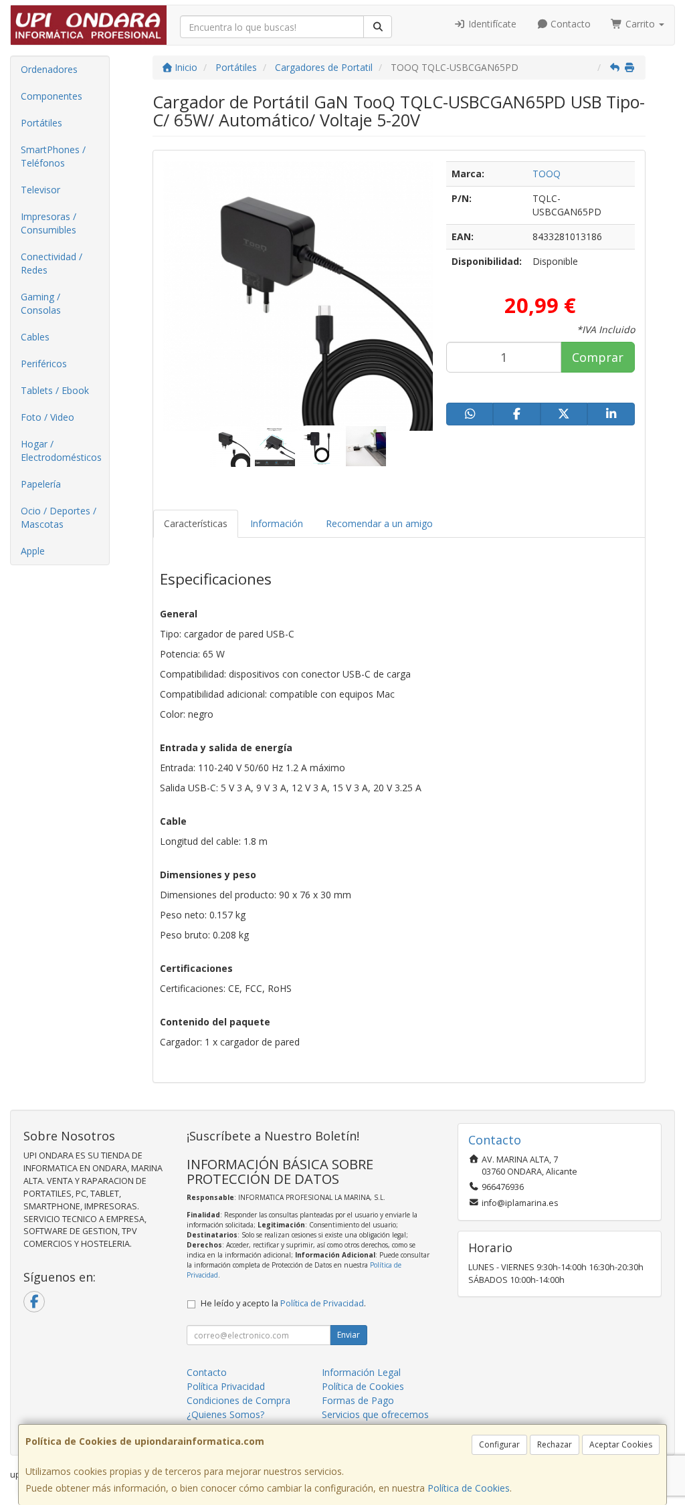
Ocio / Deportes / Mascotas (58, 517)
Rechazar (554, 1444)
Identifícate (491, 23)
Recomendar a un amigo (379, 523)
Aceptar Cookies (620, 1444)
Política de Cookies (468, 1488)
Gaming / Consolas (41, 303)
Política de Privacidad (322, 1303)
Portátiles (41, 122)
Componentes (51, 96)
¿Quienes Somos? (225, 1414)
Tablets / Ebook (55, 390)
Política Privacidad (226, 1386)
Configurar (499, 1444)
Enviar (348, 1334)
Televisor (40, 189)
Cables (35, 336)
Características (195, 523)
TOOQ (546, 173)
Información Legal (361, 1372)
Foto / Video (47, 417)
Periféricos (44, 363)
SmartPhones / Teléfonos (53, 156)
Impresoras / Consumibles (48, 223)
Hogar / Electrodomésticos (61, 450)
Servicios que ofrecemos (375, 1414)
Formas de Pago (358, 1400)
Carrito (640, 23)
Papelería (41, 484)
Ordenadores (49, 69)
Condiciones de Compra (238, 1400)
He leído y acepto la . (283, 1303)
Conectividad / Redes (51, 263)
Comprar (597, 357)
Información (276, 523)
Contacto (569, 23)
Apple (33, 550)
